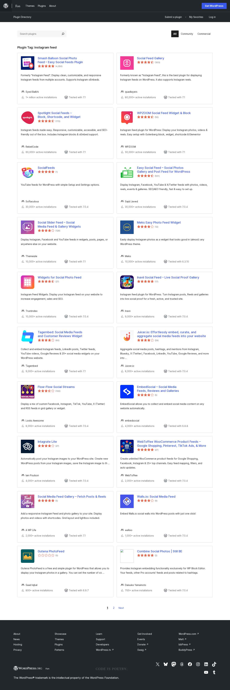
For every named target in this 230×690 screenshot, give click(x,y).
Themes (59, 639)
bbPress (185, 644)
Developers (102, 644)
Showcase (60, 633)
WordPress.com (189, 633)
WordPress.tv (105, 649)
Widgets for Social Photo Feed (59, 277)
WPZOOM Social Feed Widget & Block (164, 113)
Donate (143, 644)
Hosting (17, 644)
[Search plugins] (63, 33)
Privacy (17, 649)
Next (121, 607)
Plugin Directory (22, 16)
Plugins (59, 644)
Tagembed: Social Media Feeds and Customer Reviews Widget (60, 334)
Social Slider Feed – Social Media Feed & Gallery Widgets (59, 224)
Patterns (59, 649)
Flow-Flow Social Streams (56, 387)
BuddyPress (187, 649)
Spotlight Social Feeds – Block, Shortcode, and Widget (59, 115)
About (16, 633)
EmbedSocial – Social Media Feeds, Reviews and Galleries (158, 389)
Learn (99, 633)
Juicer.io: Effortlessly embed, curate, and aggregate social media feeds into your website (171, 334)
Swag (141, 649)
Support (100, 639)
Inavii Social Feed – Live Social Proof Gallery (168, 277)
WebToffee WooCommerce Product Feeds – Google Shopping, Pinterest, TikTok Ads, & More (171, 443)
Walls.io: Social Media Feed (156, 496)
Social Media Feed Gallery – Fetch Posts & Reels (72, 496)
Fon (47, 668)
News (16, 639)
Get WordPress (214, 5)
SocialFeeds (46, 167)
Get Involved (144, 633)
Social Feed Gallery (150, 58)
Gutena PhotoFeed (51, 551)
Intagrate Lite (47, 441)
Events (141, 639)
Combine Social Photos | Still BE (159, 551)
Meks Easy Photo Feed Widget (159, 222)
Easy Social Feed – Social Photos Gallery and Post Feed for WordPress (163, 169)
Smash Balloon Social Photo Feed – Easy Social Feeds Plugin (60, 60)
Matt (183, 639)
